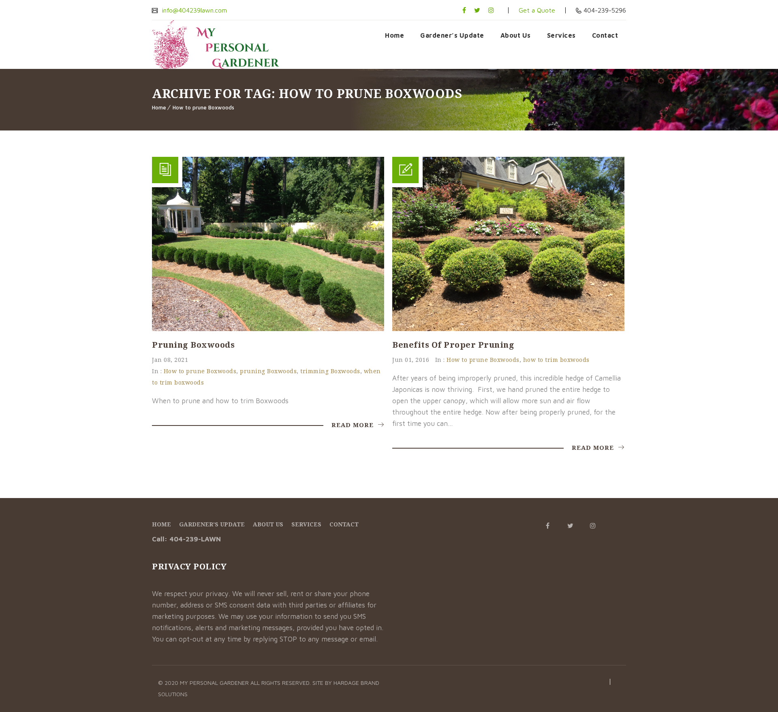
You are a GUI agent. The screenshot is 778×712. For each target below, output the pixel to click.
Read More (353, 425)
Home (394, 35)
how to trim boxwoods (556, 359)
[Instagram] (491, 10)
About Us (515, 35)
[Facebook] (464, 10)
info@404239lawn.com (193, 10)
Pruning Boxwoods (193, 344)
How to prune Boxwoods (203, 107)
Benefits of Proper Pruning (453, 344)
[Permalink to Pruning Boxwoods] (268, 329)
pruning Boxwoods (268, 371)
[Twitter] (477, 10)
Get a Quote (537, 10)
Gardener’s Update (452, 35)
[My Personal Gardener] (215, 44)
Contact (605, 35)
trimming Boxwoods (330, 371)
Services (561, 35)
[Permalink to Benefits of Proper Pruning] (508, 329)
